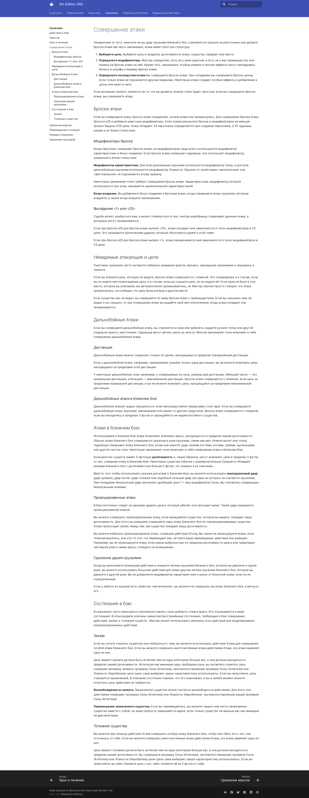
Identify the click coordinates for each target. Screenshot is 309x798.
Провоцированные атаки (69, 96)
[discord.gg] (251, 792)
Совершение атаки (60, 47)
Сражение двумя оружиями (64, 103)
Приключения (75, 12)
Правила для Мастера (165, 12)
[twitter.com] (238, 792)
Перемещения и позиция (64, 129)
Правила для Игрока (135, 12)
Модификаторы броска (67, 56)
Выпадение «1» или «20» (68, 61)
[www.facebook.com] (231, 792)
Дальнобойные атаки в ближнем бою (68, 85)
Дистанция (60, 78)
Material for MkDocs (72, 794)
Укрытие (54, 37)
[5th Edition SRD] (51, 4)
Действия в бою (59, 32)
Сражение (112, 12)
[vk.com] (225, 792)
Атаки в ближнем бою (65, 91)
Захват (58, 114)
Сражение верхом (60, 125)
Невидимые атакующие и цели (67, 68)
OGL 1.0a (107, 790)
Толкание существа (66, 118)
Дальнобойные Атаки (65, 74)
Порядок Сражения (61, 134)
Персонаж (94, 12)
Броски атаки (60, 51)
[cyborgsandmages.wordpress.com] (257, 792)
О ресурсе (55, 12)
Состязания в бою (63, 109)
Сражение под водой (62, 139)
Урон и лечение (58, 42)
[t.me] (244, 792)
